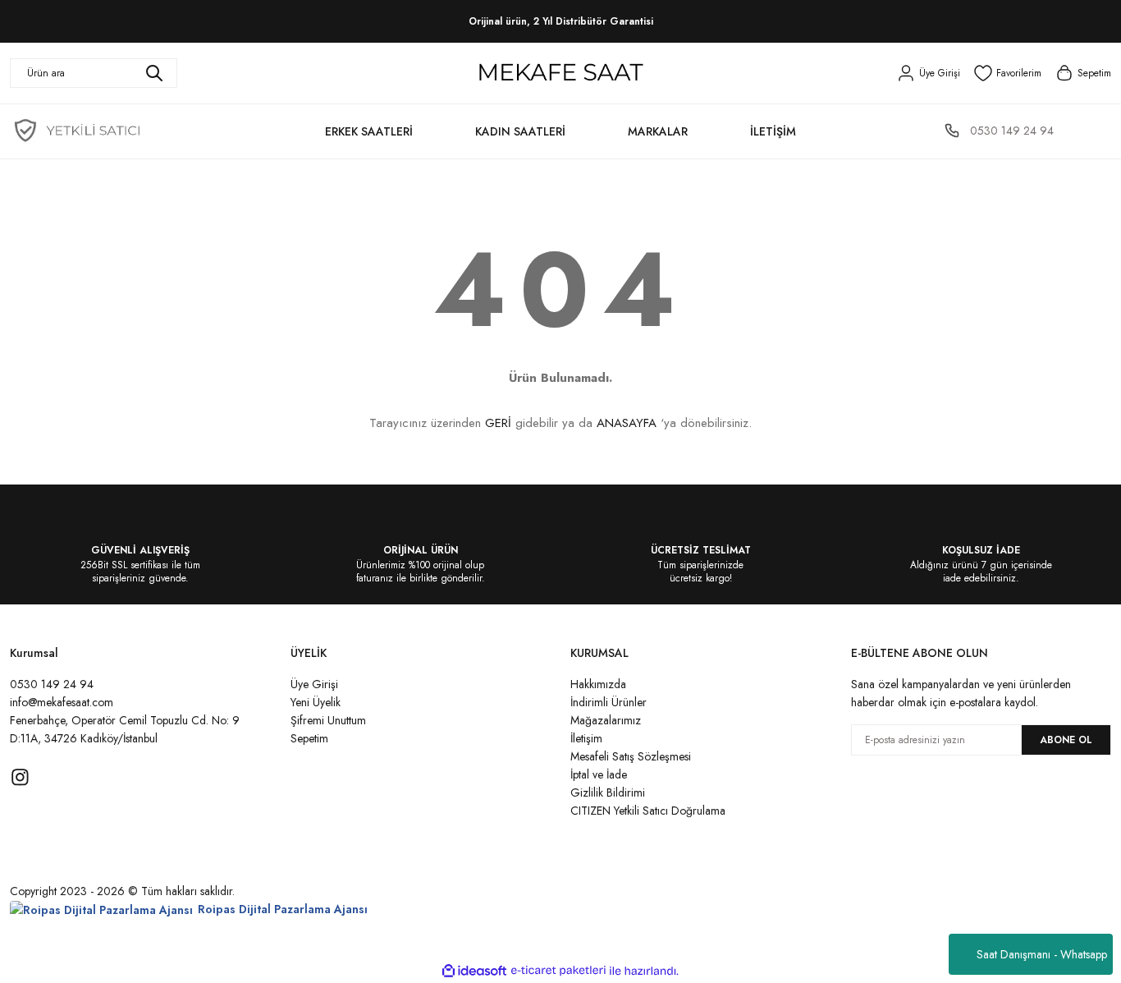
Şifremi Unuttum (328, 720)
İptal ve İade (598, 774)
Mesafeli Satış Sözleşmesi (630, 756)
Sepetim (309, 738)
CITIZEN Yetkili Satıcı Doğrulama (647, 810)
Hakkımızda (598, 684)
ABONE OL (1066, 740)
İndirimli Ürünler (608, 702)
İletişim (586, 738)
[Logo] (560, 73)
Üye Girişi (314, 684)
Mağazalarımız (605, 720)
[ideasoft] (474, 971)
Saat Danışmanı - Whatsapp (1042, 954)
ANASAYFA (627, 423)
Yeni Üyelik (316, 702)
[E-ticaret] (558, 970)
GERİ (498, 423)
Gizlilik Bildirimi (607, 792)
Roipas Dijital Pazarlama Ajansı (283, 909)
